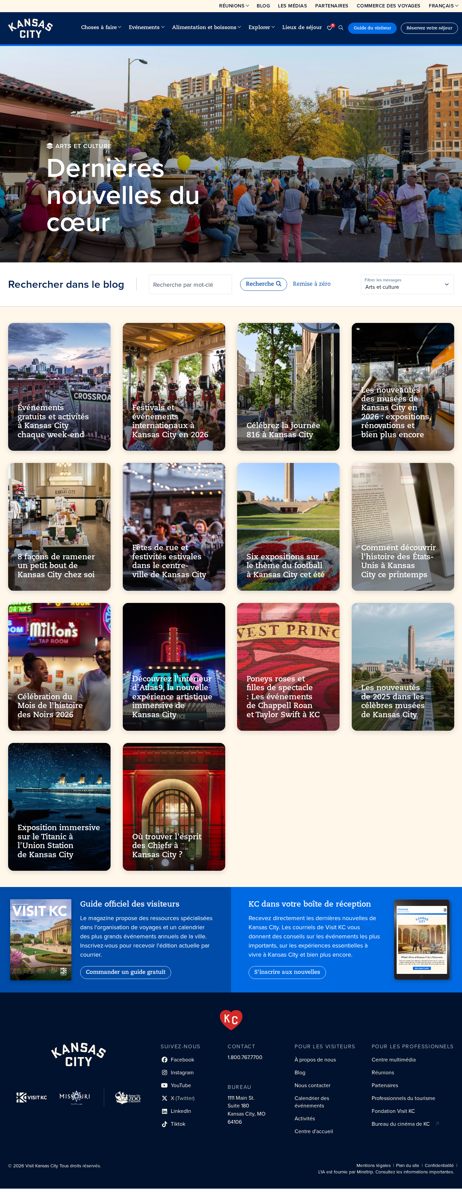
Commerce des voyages (389, 5)
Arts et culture (382, 287)
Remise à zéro (312, 284)
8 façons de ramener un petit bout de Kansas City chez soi (56, 566)
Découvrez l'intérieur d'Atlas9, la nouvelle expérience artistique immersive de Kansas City (172, 697)
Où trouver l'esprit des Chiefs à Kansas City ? (166, 846)
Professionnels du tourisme (403, 1098)
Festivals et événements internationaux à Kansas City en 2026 (170, 421)
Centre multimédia (394, 1060)
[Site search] (341, 28)
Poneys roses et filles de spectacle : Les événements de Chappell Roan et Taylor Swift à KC (283, 697)
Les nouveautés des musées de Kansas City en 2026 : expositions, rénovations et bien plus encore (396, 413)
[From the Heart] (231, 1020)
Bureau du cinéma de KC (401, 1124)
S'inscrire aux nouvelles (287, 972)
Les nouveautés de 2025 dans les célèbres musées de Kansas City (393, 701)
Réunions (232, 5)
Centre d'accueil (314, 1131)
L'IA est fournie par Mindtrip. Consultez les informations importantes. (386, 1172)
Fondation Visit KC (393, 1111)
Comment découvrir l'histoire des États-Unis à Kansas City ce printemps (398, 561)
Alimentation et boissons (204, 27)
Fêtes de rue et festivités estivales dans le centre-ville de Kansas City (169, 561)
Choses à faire (99, 27)
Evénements (144, 27)
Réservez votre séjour (429, 28)
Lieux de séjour (302, 27)
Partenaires (332, 5)
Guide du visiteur (372, 28)
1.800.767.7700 (245, 1057)
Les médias (292, 5)
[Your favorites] (329, 28)
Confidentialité (439, 1165)
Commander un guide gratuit (125, 972)
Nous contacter (312, 1085)
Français (441, 5)
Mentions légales (373, 1165)
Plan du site (407, 1165)
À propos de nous (315, 1060)
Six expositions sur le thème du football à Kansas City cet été (286, 566)
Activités (305, 1118)
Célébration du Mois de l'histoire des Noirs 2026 (50, 706)
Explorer (259, 27)
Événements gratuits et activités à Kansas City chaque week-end (53, 421)
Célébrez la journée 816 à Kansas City (283, 430)
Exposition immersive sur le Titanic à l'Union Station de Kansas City (59, 842)
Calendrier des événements (312, 1101)
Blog (263, 5)
